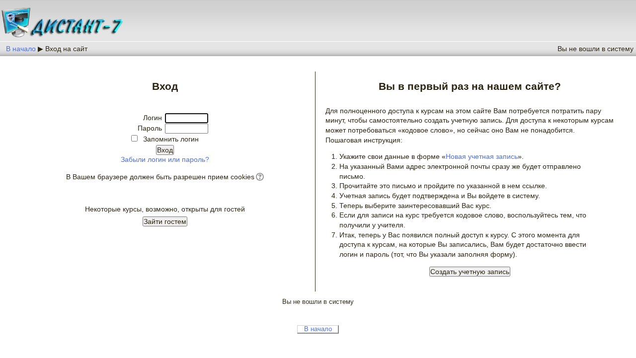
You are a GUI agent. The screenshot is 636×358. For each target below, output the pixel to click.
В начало (21, 49)
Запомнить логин (171, 139)
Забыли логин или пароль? (165, 159)
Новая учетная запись (482, 156)
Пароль (150, 128)
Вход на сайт (66, 49)
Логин (152, 118)
